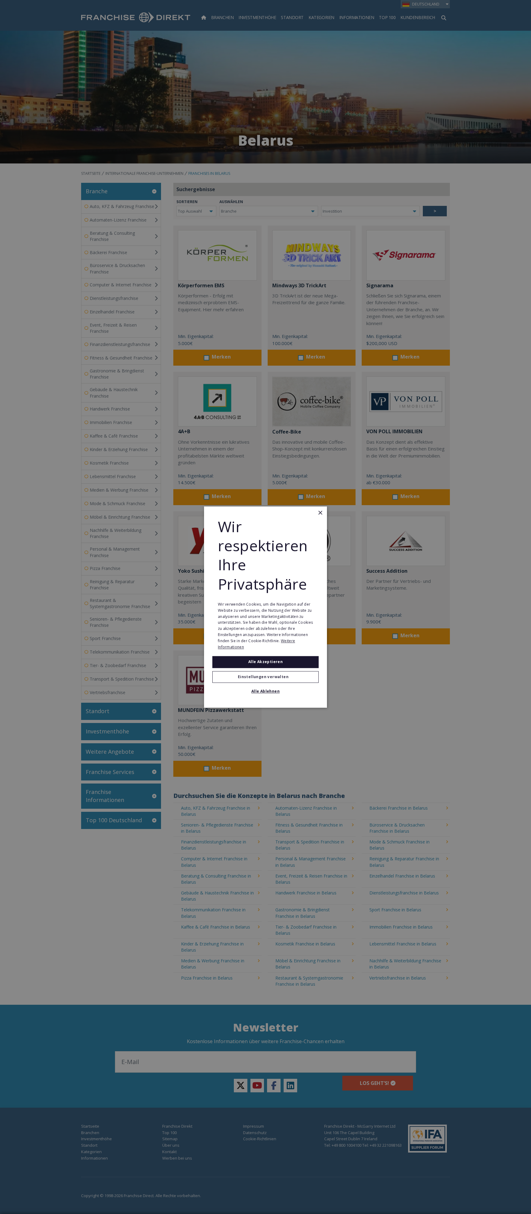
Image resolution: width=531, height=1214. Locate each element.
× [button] (320, 513)
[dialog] (265, 607)
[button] (265, 677)
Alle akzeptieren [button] (265, 662)
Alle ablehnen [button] (265, 691)
